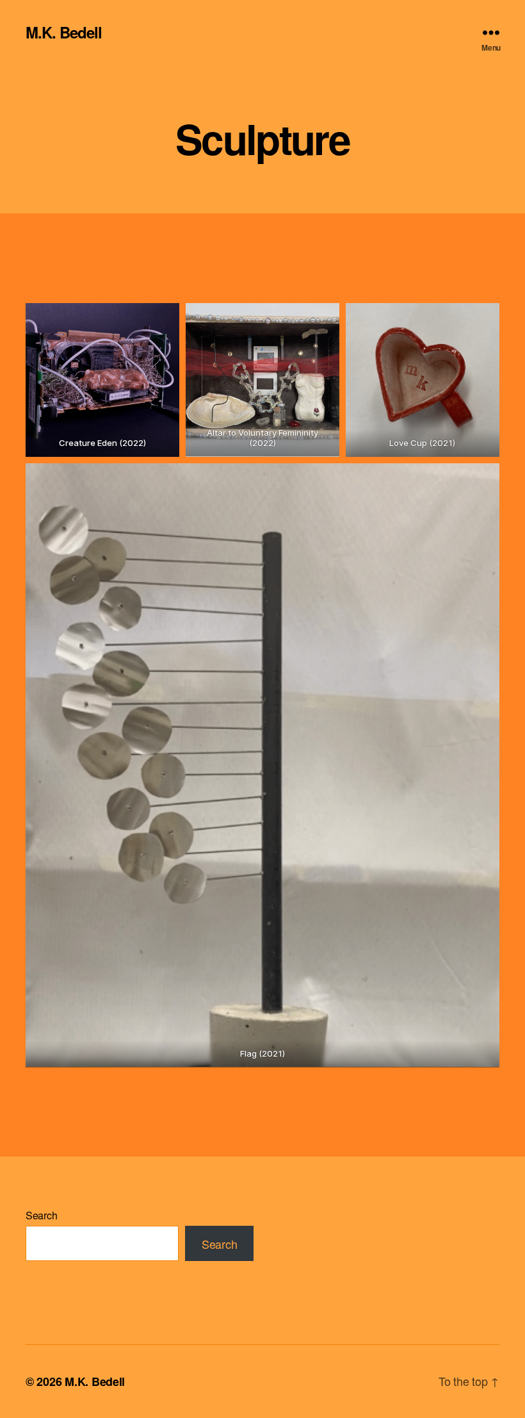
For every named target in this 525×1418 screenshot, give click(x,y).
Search (41, 1215)
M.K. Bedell (64, 32)
